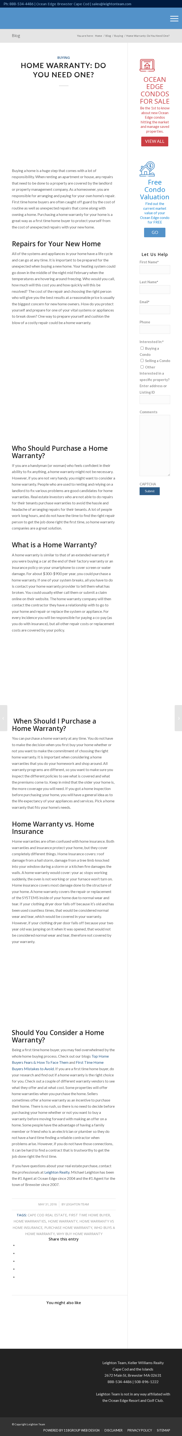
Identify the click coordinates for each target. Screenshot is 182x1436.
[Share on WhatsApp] (18, 1261)
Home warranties (30, 1221)
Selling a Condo (157, 360)
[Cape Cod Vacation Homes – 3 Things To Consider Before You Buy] (3, 718)
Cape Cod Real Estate (47, 1215)
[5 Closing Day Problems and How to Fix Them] (178, 718)
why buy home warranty (79, 1234)
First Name (149, 262)
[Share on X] (18, 1253)
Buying (63, 57)
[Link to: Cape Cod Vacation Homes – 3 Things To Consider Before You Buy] (96, 1316)
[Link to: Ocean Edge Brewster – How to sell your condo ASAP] (109, 1316)
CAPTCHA (148, 484)
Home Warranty (62, 1221)
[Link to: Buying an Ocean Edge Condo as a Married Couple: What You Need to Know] (83, 1316)
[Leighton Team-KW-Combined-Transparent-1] (21, 18)
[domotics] (147, 71)
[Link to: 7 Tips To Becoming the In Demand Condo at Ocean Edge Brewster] (44, 1316)
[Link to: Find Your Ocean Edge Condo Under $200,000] (31, 1316)
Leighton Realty (56, 1172)
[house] (147, 175)
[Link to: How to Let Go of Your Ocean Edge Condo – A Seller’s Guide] (57, 1316)
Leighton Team (77, 1204)
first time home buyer (89, 1215)
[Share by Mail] (18, 1276)
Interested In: (152, 341)
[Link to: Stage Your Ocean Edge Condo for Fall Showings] (18, 1316)
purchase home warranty (68, 1227)
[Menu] (171, 18)
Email (144, 302)
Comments (148, 412)
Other (150, 367)
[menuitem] (171, 18)
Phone (145, 322)
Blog (16, 35)
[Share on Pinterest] (18, 1268)
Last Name (149, 282)
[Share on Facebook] (18, 1245)
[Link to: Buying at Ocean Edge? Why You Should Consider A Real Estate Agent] (70, 1316)
